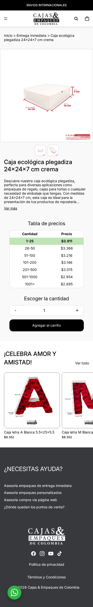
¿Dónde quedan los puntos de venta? (34, 507)
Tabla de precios (46, 223)
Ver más (10, 208)
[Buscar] (76, 18)
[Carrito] (87, 18)
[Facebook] (33, 554)
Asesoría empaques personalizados (33, 492)
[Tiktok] (59, 554)
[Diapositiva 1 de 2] (40, 150)
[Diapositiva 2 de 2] (53, 150)
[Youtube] (51, 554)
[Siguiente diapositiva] (83, 405)
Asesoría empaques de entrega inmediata (38, 485)
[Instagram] (42, 554)
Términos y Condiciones (46, 577)
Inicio (8, 35)
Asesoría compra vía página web (30, 500)
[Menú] (5, 18)
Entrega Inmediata (31, 35)
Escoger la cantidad (46, 299)
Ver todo (82, 363)
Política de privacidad (46, 564)
